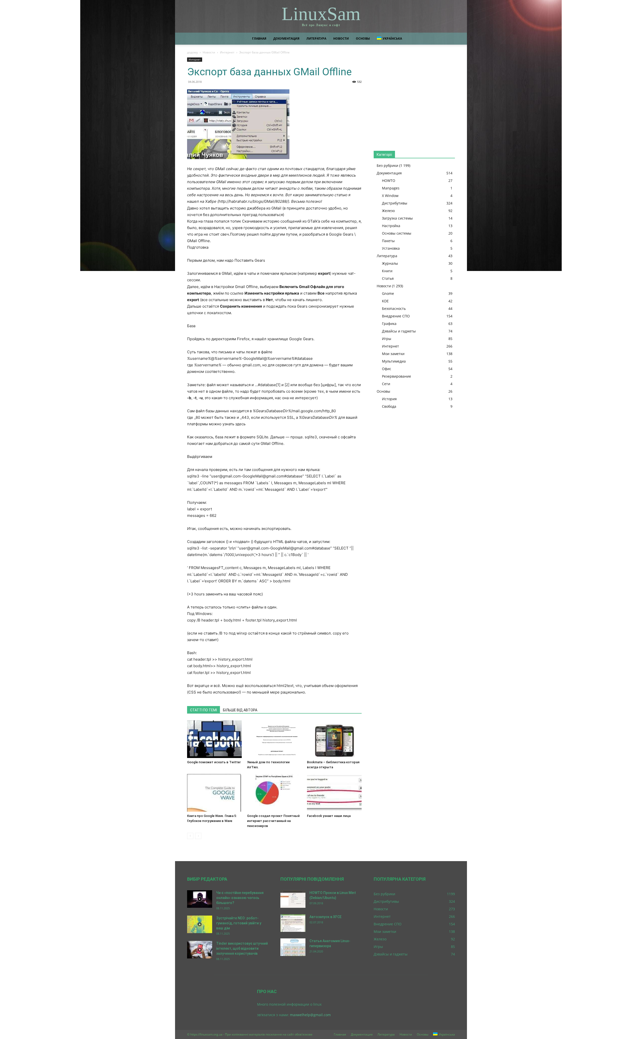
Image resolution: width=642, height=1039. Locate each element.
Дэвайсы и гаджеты (399, 331)
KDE (385, 301)
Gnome (388, 293)
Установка (391, 248)
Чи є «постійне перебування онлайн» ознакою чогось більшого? (240, 898)
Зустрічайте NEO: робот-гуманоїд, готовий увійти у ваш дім (238, 923)
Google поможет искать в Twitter (214, 762)
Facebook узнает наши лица (329, 816)
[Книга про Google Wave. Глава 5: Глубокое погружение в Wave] (214, 793)
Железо (388, 210)
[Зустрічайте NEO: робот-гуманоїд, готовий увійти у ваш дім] (199, 924)
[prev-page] (190, 836)
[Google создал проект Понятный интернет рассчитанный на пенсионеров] (274, 793)
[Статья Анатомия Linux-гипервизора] (292, 947)
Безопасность (394, 308)
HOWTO (388, 180)
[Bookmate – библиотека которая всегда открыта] (334, 739)
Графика (389, 323)
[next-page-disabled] (198, 836)
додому (192, 52)
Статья (388, 278)
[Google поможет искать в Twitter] (214, 739)
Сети (386, 383)
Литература (316, 38)
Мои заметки (393, 353)
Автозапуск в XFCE (325, 917)
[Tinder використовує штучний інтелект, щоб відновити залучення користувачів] (199, 949)
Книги (387, 270)
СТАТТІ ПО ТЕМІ (203, 710)
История (389, 398)
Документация (286, 38)
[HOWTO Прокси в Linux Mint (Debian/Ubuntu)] (292, 899)
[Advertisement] (414, 99)
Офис (386, 368)
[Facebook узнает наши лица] (334, 793)
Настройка (391, 225)
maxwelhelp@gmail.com (310, 1014)
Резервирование (396, 376)
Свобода (389, 406)
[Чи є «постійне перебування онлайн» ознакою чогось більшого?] (199, 899)
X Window (390, 195)
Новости (341, 38)
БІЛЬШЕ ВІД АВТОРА (240, 710)
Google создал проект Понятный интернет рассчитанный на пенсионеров (273, 821)
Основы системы (396, 233)
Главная (259, 38)
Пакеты (388, 240)
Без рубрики (387, 165)
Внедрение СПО (396, 316)
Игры (386, 338)
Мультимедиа (394, 361)
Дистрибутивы (394, 203)
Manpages (390, 188)
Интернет (227, 52)
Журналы (390, 263)
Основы (363, 38)
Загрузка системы (397, 218)
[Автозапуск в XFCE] (292, 923)
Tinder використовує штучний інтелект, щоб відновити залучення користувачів (242, 948)
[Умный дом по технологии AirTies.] (274, 739)
